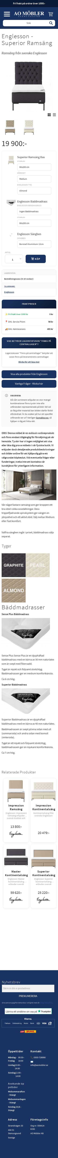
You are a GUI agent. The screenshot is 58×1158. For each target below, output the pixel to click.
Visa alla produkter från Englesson (29, 374)
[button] (7, 14)
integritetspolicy (46, 1003)
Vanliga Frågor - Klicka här (29, 383)
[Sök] (51, 23)
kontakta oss (42, 417)
